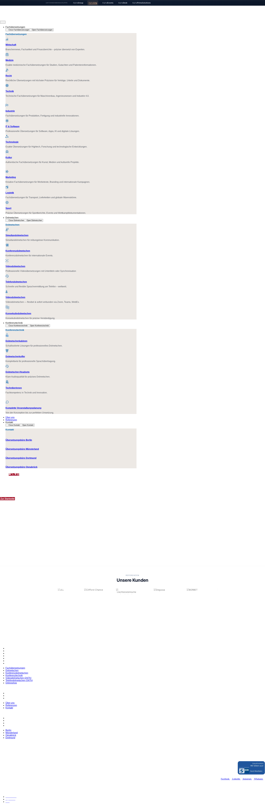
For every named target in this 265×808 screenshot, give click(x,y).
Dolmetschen (12, 651)
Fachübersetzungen (15, 648)
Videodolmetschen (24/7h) (18, 658)
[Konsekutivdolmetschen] (7, 308)
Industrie (10, 111)
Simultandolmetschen (17, 235)
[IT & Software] (7, 121)
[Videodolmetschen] (7, 261)
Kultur (9, 157)
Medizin (10, 60)
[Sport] (7, 203)
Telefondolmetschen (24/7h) (19, 661)
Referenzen (11, 695)
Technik (10, 91)
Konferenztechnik (14, 656)
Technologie (12, 142)
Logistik (10, 193)
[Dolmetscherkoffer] (7, 351)
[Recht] (7, 70)
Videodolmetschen (15, 266)
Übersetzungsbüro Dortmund (21, 458)
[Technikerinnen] (7, 382)
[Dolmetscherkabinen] (7, 335)
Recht (9, 76)
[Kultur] (7, 152)
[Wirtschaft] (7, 39)
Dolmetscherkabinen (16, 341)
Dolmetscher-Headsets (18, 372)
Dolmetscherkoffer (15, 356)
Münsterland (12, 720)
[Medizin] (7, 55)
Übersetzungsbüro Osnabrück (21, 467)
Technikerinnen (14, 388)
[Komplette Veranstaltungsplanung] (7, 402)
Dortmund (10, 725)
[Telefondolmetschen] (7, 276)
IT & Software (12, 126)
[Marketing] (7, 172)
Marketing (11, 177)
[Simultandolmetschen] (7, 230)
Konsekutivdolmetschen (18, 313)
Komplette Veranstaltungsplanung (23, 408)
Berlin (8, 718)
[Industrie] (7, 105)
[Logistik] (7, 187)
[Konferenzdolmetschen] (7, 245)
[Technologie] (7, 136)
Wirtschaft (11, 45)
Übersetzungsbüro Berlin (19, 440)
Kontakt (9, 698)
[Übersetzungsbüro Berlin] (7, 435)
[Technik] (7, 86)
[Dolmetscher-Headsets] (7, 366)
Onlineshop (11, 663)
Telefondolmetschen (16, 282)
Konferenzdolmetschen (18, 251)
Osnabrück (11, 723)
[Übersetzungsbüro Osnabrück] (7, 461)
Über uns (10, 693)
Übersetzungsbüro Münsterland (22, 449)
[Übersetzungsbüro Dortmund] (7, 452)
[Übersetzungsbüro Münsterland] (7, 443)
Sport (8, 208)
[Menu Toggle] (3, 22)
